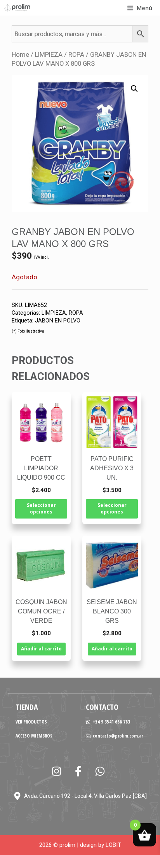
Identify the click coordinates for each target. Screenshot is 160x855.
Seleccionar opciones (41, 508)
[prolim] (17, 8)
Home (20, 54)
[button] (134, 89)
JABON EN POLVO (57, 320)
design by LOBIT (100, 844)
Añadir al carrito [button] (41, 648)
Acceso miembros (34, 735)
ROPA (76, 54)
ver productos (31, 721)
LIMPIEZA (49, 54)
